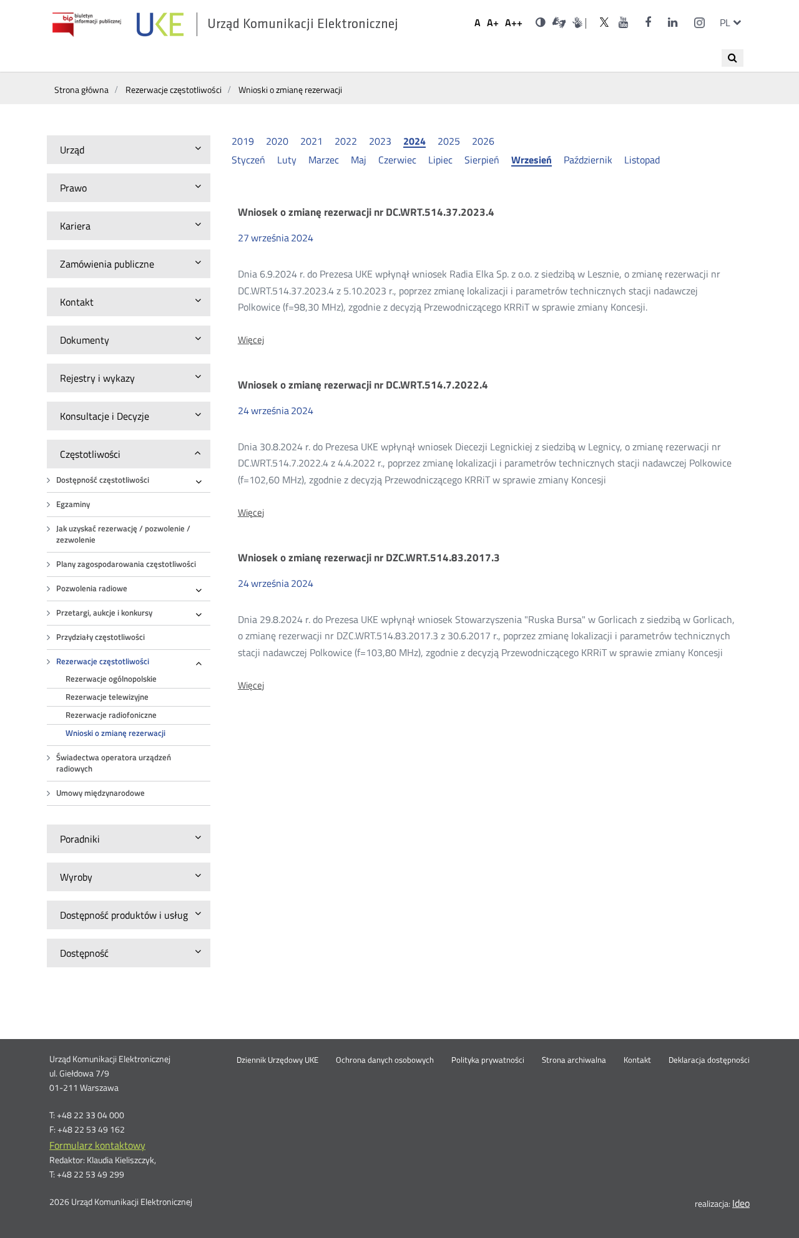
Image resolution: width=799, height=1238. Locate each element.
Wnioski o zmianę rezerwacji (115, 733)
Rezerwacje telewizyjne (107, 697)
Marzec (323, 159)
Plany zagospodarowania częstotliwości (126, 564)
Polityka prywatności (487, 1060)
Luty (287, 159)
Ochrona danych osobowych (385, 1060)
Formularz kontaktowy (97, 1145)
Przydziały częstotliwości (100, 637)
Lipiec (440, 159)
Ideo (741, 1203)
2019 (243, 141)
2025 (449, 141)
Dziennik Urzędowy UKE (277, 1060)
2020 (277, 141)
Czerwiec (397, 159)
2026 (483, 141)
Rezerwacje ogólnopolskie (111, 679)
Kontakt (637, 1060)
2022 (346, 141)
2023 (380, 141)
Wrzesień (531, 160)
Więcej (251, 340)
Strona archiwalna (574, 1060)
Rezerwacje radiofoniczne (111, 715)
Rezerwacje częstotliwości (102, 661)
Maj (358, 159)
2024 (414, 141)
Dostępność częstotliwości (102, 480)
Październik (588, 159)
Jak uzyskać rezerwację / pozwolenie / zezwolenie (123, 534)
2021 (311, 141)
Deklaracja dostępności (709, 1060)
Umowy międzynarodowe (100, 793)
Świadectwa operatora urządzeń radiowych (113, 763)
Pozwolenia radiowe (91, 588)
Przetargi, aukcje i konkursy (104, 613)
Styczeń (248, 159)
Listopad (642, 159)
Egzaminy (73, 504)
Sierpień (481, 159)
